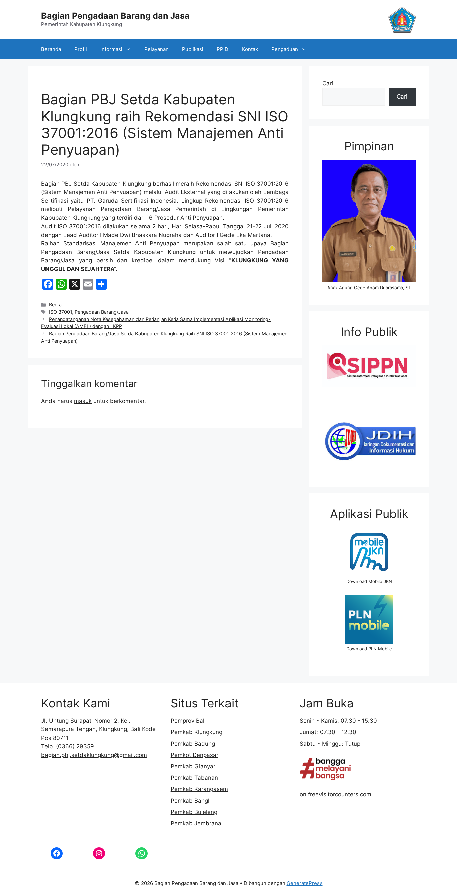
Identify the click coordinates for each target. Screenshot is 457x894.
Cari (327, 83)
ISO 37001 (60, 312)
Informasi (111, 49)
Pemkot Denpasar (194, 755)
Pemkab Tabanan (194, 777)
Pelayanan (156, 49)
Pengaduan (284, 49)
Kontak (250, 49)
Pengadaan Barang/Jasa (102, 312)
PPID (223, 49)
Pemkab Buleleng (194, 812)
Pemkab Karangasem (199, 789)
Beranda (51, 49)
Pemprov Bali (188, 720)
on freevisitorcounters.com (335, 794)
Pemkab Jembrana (196, 823)
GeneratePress (305, 883)
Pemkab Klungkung (196, 732)
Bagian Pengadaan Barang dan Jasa (115, 16)
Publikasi (192, 49)
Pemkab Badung (193, 743)
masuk (83, 401)
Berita (55, 304)
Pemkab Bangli (191, 800)
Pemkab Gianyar (193, 766)
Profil (80, 49)
